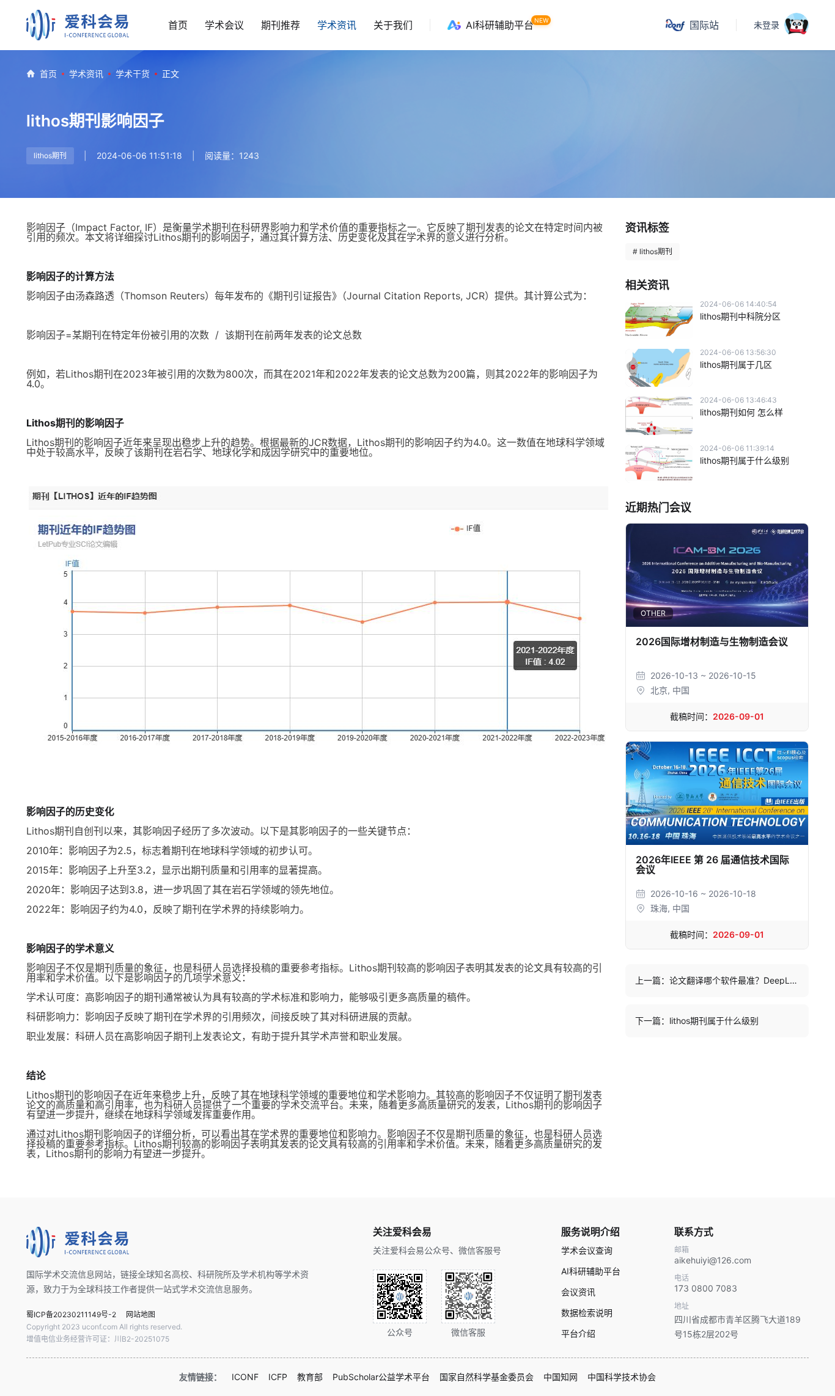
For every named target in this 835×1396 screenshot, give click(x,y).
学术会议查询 (586, 1250)
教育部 (310, 1377)
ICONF (245, 1377)
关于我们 (393, 25)
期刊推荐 (280, 25)
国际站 (704, 25)
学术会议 (224, 25)
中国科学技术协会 (621, 1377)
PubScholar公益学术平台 (381, 1377)
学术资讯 (336, 25)
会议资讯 (578, 1292)
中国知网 (560, 1377)
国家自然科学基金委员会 (487, 1377)
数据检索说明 (586, 1313)
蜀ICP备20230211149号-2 (71, 1314)
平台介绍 (578, 1333)
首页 (178, 25)
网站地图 (140, 1314)
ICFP (277, 1377)
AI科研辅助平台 (500, 25)
